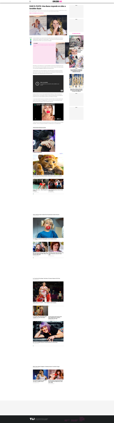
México (44, 127)
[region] (39, 390)
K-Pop (76, 68)
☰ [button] (29, 1)
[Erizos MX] (57, 1)
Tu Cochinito (81, 417)
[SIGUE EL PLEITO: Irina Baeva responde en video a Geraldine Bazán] (66, 63)
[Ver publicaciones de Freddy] (44, 151)
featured (40, 127)
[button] (30, 39)
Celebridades (35, 127)
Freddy (30, 13)
